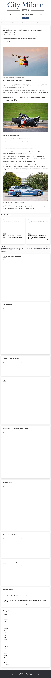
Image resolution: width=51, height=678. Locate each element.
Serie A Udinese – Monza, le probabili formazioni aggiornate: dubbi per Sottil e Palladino (23, 604)
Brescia (5, 621)
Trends (5, 660)
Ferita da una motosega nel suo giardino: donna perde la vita (19, 148)
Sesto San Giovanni (8, 651)
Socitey (6, 655)
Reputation (6, 646)
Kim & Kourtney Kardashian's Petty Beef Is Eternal (15, 595)
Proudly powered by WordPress (17, 674)
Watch (5, 662)
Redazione (14, 34)
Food (5, 630)
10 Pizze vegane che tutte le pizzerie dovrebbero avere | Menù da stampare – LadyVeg (38, 237)
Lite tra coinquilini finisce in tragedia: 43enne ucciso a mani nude (19, 141)
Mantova (6, 637)
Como (5, 623)
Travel (5, 657)
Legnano (6, 635)
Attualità (6, 617)
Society (6, 653)
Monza (5, 644)
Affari (5, 614)
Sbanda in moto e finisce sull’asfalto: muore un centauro (17, 138)
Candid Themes (37, 674)
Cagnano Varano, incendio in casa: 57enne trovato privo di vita (12, 237)
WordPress (6, 664)
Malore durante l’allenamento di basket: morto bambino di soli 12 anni (21, 145)
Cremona (6, 626)
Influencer (6, 632)
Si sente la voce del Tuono (10, 598)
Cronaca (6, 628)
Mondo (5, 641)
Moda (5, 639)
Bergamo (6, 619)
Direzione (38, 241)
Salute (4, 27)
